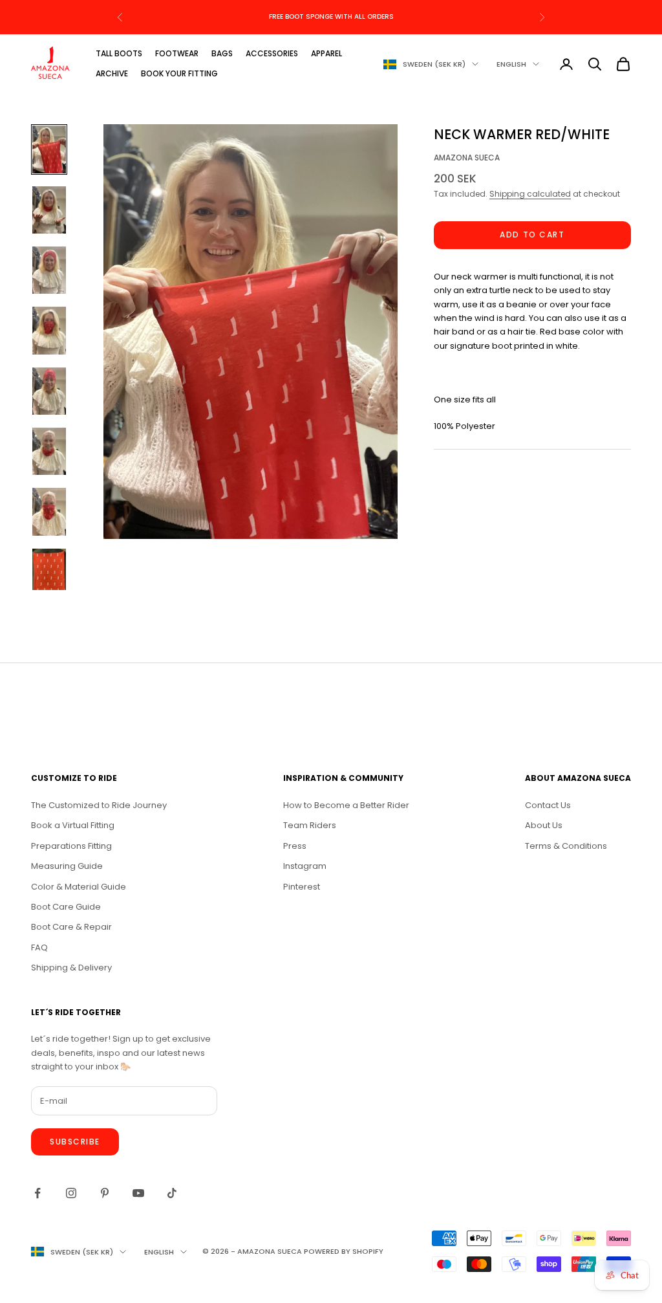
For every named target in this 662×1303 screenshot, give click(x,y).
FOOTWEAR (176, 53)
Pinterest (301, 887)
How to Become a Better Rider (346, 805)
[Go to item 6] (49, 451)
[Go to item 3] (49, 270)
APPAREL (326, 53)
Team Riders (309, 825)
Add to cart (532, 234)
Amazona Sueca (467, 157)
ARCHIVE (112, 73)
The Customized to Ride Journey (99, 805)
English (511, 64)
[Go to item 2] (49, 210)
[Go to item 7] (49, 511)
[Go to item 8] (49, 572)
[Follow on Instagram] (71, 1193)
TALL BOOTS (119, 53)
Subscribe (75, 1141)
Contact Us (548, 805)
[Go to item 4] (49, 330)
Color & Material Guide (78, 887)
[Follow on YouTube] (138, 1193)
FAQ (39, 947)
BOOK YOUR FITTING (179, 73)
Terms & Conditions (566, 846)
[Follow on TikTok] (172, 1193)
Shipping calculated (530, 193)
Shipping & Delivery (71, 967)
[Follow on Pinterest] (104, 1193)
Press (294, 846)
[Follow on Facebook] (37, 1193)
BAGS (222, 53)
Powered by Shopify (343, 1251)
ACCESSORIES (272, 53)
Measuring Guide (67, 866)
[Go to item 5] (49, 391)
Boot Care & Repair (71, 927)
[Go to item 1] (49, 149)
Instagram (304, 866)
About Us (543, 825)
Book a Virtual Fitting (72, 825)
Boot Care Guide (66, 907)
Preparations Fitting (71, 846)
